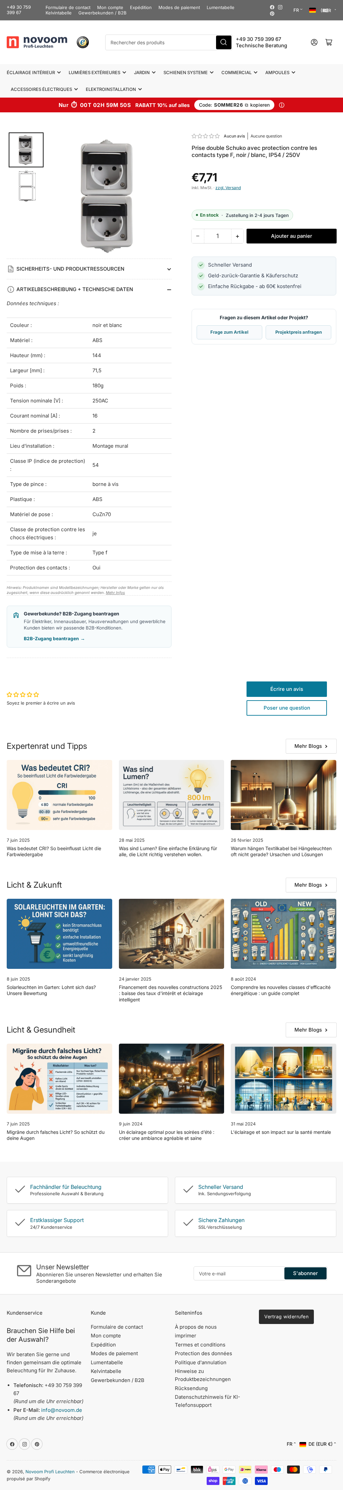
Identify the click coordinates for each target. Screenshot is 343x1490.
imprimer (185, 1335)
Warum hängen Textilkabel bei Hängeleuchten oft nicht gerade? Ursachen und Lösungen (281, 851)
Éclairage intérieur (31, 72)
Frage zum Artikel (229, 332)
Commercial (236, 72)
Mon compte (110, 7)
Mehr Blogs (308, 746)
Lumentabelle (220, 7)
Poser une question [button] (287, 708)
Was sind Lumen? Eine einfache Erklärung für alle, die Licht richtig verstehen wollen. (168, 851)
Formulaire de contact (68, 7)
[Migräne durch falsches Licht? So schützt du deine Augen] (59, 1079)
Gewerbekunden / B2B (102, 12)
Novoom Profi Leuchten (50, 1471)
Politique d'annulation (200, 1362)
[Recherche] (223, 42)
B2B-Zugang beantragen (54, 638)
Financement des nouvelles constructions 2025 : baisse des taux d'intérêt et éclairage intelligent (170, 993)
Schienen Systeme (185, 72)
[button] (206, 136)
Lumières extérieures (94, 72)
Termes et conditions (200, 1344)
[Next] (162, 195)
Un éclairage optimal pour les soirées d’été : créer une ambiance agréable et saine (166, 1135)
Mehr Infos (115, 592)
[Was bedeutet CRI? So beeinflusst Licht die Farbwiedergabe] (59, 795)
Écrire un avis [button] (286, 689)
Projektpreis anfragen (298, 332)
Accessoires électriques (41, 89)
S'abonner (305, 1273)
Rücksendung (191, 1388)
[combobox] (169, 42)
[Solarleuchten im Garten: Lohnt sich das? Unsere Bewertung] (59, 934)
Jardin (142, 72)
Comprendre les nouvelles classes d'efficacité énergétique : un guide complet (281, 990)
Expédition (141, 7)
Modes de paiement (179, 7)
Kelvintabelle (59, 12)
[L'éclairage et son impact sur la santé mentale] (283, 1079)
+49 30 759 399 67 (19, 9)
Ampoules (277, 72)
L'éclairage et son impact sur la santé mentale (281, 1132)
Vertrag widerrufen (286, 1316)
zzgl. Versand (228, 187)
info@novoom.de (61, 1410)
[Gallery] (89, 195)
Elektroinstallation (111, 89)
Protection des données (203, 1353)
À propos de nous (196, 1327)
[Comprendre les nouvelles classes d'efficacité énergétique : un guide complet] (283, 934)
